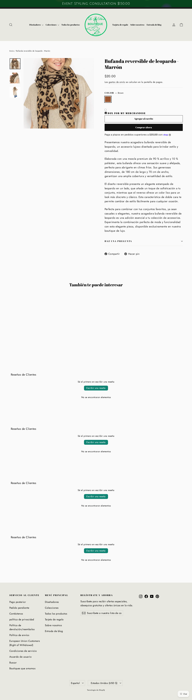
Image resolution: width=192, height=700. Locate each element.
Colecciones (51, 24)
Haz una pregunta (118, 241)
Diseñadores (35, 24)
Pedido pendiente (19, 608)
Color (114, 92)
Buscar (13, 662)
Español (75, 683)
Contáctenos (16, 613)
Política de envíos (19, 635)
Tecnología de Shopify (96, 690)
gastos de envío (117, 82)
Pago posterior (17, 602)
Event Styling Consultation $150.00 (96, 3)
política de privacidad (21, 619)
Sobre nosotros (137, 24)
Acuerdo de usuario (20, 657)
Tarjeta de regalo (120, 24)
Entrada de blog (154, 24)
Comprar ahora (143, 127)
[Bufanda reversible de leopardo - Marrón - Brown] (11, 344)
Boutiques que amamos (22, 668)
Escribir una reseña (96, 388)
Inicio (11, 51)
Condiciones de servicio (23, 651)
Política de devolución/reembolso (22, 627)
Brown (108, 99)
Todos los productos (70, 24)
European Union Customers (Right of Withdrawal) (24, 643)
